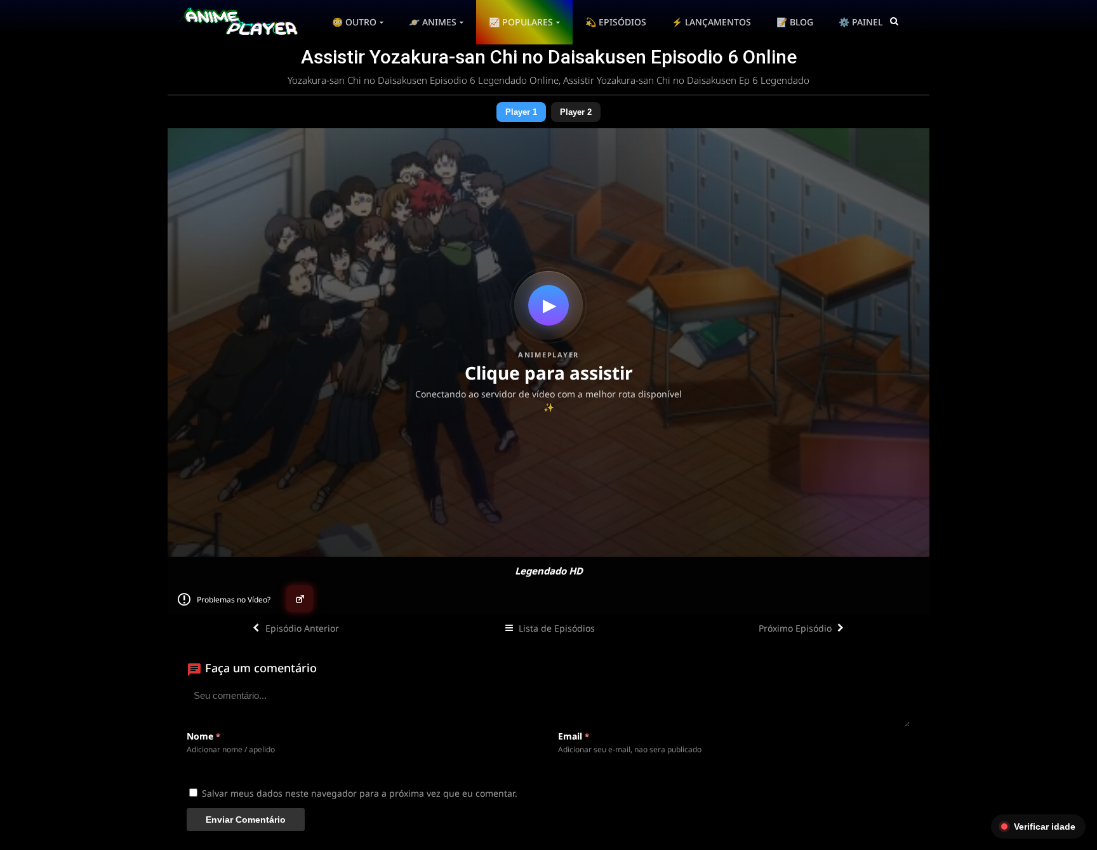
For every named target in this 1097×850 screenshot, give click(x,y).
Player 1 (521, 112)
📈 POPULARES (521, 22)
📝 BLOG (794, 22)
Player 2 (576, 112)
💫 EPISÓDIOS (615, 22)
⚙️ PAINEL (860, 22)
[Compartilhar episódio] (299, 598)
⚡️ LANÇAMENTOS (711, 22)
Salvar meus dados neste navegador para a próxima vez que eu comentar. (359, 793)
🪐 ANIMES (432, 22)
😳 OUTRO (354, 22)
